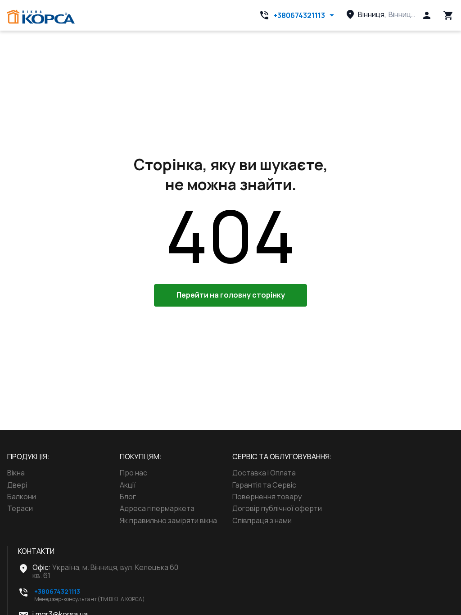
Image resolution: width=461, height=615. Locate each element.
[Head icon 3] (448, 15)
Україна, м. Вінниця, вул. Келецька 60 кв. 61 (105, 571)
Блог (128, 497)
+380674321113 (299, 15)
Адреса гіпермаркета (157, 508)
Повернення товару (267, 497)
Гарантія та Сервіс (264, 485)
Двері (17, 485)
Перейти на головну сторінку (230, 295)
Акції (128, 485)
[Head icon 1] (426, 15)
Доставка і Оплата (264, 473)
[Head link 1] (41, 17)
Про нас (133, 473)
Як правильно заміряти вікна (168, 520)
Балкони (21, 497)
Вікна (16, 473)
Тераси (20, 508)
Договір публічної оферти (277, 508)
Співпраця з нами (262, 520)
